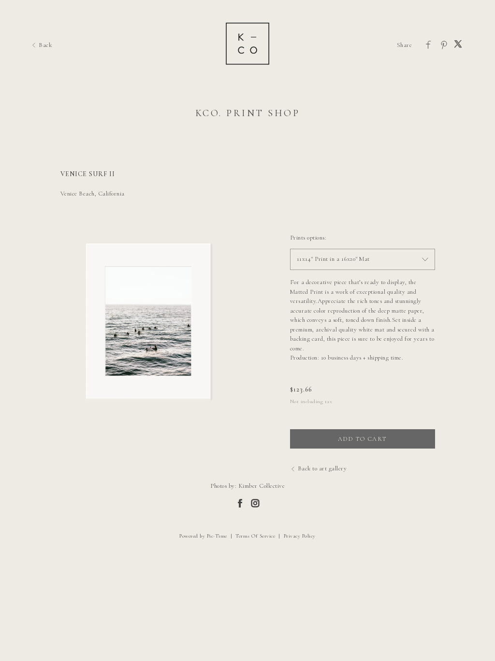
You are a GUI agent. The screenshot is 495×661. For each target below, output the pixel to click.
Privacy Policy (300, 536)
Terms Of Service (255, 536)
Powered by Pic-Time (203, 536)
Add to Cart (362, 439)
